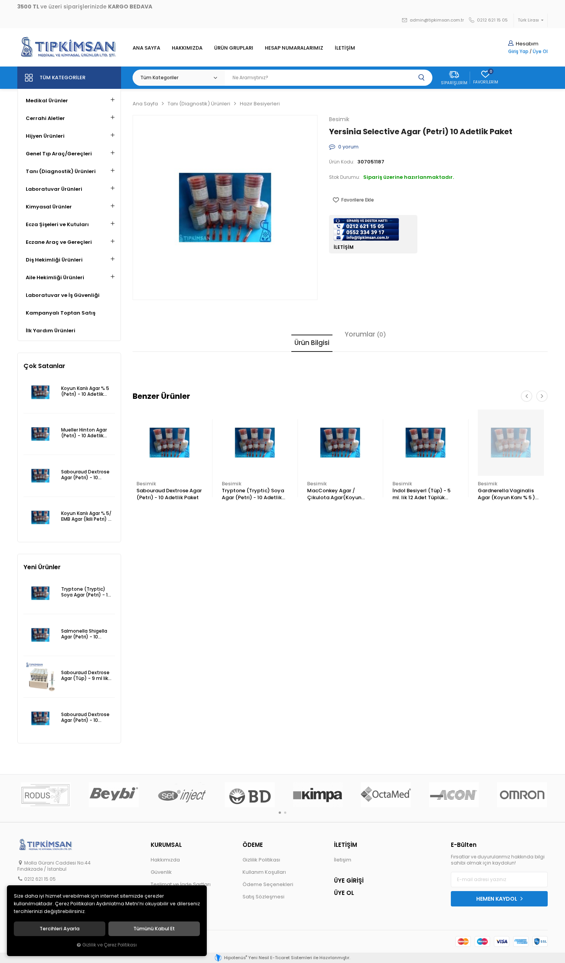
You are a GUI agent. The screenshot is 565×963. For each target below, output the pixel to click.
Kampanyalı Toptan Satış (60, 312)
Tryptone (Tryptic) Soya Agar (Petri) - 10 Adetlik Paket (253, 494)
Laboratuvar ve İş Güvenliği (63, 295)
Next (542, 396)
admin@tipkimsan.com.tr (436, 20)
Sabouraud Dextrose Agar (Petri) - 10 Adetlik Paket (169, 494)
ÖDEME (253, 845)
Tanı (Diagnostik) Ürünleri (61, 171)
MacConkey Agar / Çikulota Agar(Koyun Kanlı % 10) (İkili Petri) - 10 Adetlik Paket (339, 494)
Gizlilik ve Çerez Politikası (109, 945)
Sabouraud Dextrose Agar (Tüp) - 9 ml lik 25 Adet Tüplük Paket (86, 675)
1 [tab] (279, 812)
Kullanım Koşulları (264, 872)
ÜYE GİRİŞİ (349, 880)
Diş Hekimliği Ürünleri (54, 259)
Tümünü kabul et (154, 928)
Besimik (146, 483)
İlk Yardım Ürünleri (50, 330)
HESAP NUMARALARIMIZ (294, 47)
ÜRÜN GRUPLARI (233, 47)
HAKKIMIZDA (187, 47)
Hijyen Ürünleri (45, 135)
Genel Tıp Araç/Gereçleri (59, 153)
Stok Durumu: (344, 177)
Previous (526, 396)
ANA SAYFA (146, 47)
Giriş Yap (518, 51)
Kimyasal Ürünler (49, 206)
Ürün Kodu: (341, 162)
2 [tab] (285, 812)
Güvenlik (161, 872)
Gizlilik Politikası (261, 859)
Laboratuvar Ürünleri (54, 189)
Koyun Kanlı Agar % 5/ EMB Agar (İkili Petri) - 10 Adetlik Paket (86, 516)
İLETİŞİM (345, 47)
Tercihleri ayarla (60, 928)
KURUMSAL (166, 845)
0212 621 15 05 (492, 20)
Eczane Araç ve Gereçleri (59, 242)
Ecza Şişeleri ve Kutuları (57, 224)
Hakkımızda (165, 859)
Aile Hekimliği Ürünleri (55, 277)
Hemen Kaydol (497, 898)
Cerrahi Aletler (45, 118)
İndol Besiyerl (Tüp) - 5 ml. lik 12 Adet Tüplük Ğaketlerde (421, 494)
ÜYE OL (344, 893)
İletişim (342, 859)
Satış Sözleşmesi (263, 896)
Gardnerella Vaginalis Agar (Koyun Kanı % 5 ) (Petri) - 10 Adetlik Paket (509, 494)
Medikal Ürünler (47, 100)
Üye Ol (540, 51)
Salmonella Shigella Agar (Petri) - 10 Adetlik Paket (84, 634)
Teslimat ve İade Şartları (181, 884)
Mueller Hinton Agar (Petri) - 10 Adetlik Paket (84, 433)
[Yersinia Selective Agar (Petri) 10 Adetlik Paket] (225, 207)
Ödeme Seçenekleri (268, 884)
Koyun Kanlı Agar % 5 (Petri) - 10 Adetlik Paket (85, 391)
